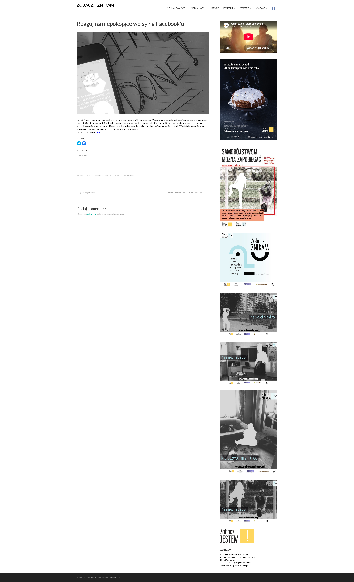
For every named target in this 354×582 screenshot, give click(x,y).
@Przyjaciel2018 (104, 175)
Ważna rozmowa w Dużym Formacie (185, 192)
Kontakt (261, 8)
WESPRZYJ (245, 8)
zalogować (92, 213)
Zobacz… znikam (95, 4)
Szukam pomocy (176, 8)
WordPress (91, 577)
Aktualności (198, 8)
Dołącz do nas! (90, 192)
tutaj (98, 132)
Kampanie (228, 8)
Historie (214, 8)
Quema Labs (116, 577)
